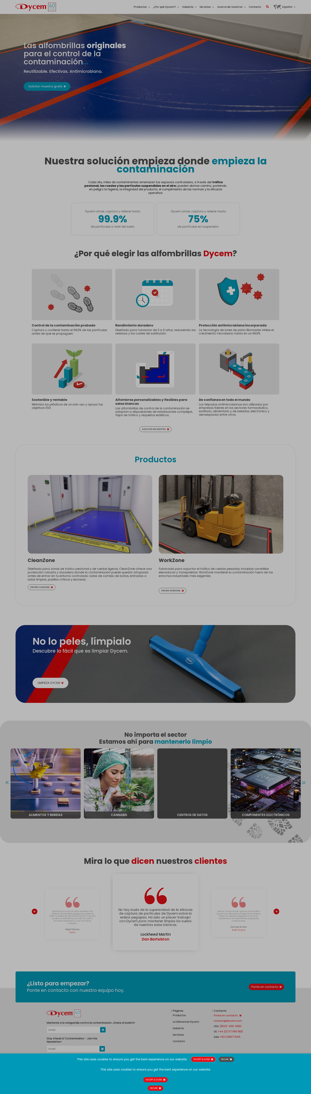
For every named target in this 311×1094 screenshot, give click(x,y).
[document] (155, 547)
